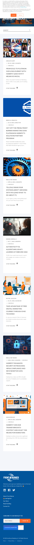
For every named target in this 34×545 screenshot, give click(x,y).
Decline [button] (20, 15)
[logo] (11, 477)
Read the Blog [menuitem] (7, 503)
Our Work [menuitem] (6, 501)
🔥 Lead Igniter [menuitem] (7, 498)
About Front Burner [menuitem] (8, 496)
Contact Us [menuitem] (6, 506)
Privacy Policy (23, 7)
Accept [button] (13, 15)
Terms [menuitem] (4, 541)
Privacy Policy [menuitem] (11, 541)
